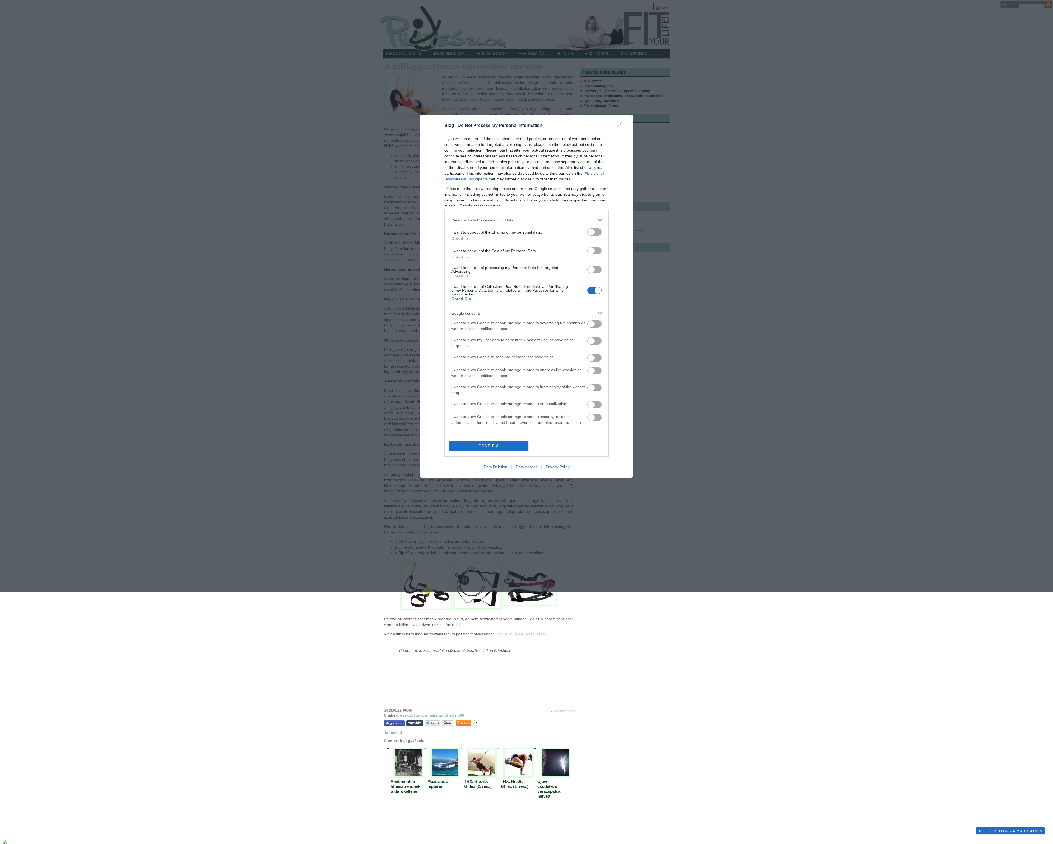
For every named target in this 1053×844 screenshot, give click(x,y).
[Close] (621, 126)
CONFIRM (489, 446)
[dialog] (526, 296)
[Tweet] (432, 723)
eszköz (406, 715)
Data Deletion (495, 467)
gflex (449, 715)
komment (393, 732)
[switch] (594, 232)
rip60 (459, 715)
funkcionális (425, 715)
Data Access (526, 467)
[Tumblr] (414, 723)
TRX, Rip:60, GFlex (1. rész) (520, 634)
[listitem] (526, 220)
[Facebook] (394, 723)
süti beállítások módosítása (1010, 830)
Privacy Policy (558, 467)
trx (440, 715)
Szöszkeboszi (564, 711)
